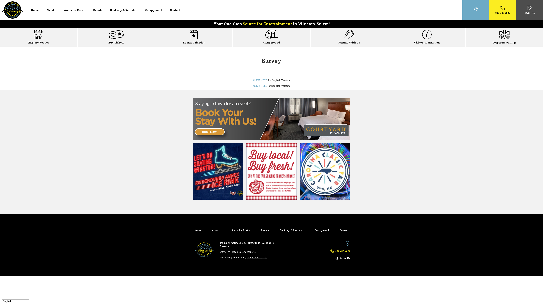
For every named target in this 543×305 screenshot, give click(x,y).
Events (97, 10)
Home (35, 10)
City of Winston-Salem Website (238, 251)
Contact (175, 10)
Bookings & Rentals (122, 10)
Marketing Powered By (243, 257)
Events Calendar (194, 42)
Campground (153, 10)
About (50, 10)
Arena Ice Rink (73, 10)
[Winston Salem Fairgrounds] (12, 9)
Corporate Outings (504, 42)
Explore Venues (38, 42)
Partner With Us (349, 42)
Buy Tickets (116, 42)
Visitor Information (427, 42)
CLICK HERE (260, 80)
